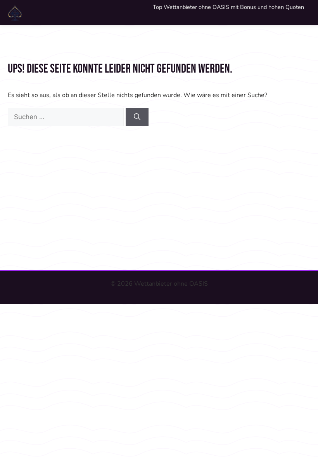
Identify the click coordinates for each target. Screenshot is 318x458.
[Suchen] (137, 117)
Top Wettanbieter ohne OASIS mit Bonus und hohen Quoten (228, 7)
